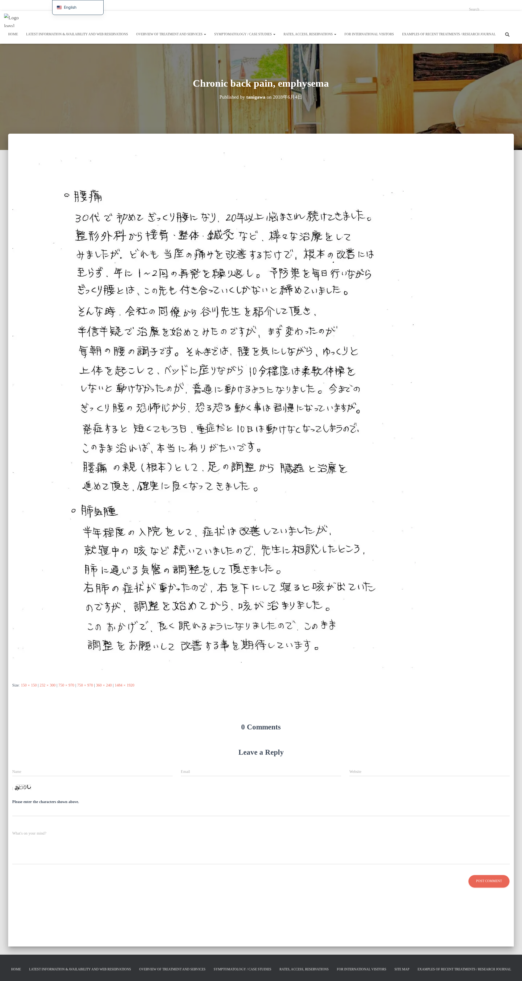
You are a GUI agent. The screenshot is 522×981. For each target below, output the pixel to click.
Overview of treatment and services (111, 5)
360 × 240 (104, 685)
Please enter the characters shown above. (45, 802)
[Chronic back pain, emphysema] (214, 413)
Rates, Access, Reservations (199, 5)
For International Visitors (235, 5)
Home (8, 5)
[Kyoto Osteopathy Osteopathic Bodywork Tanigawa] (14, 20)
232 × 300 (47, 685)
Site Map (401, 969)
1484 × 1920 (124, 685)
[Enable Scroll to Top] (511, 970)
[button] (204, 34)
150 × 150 (29, 685)
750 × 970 (66, 685)
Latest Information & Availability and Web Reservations (50, 5)
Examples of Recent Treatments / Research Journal (449, 34)
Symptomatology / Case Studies (157, 5)
